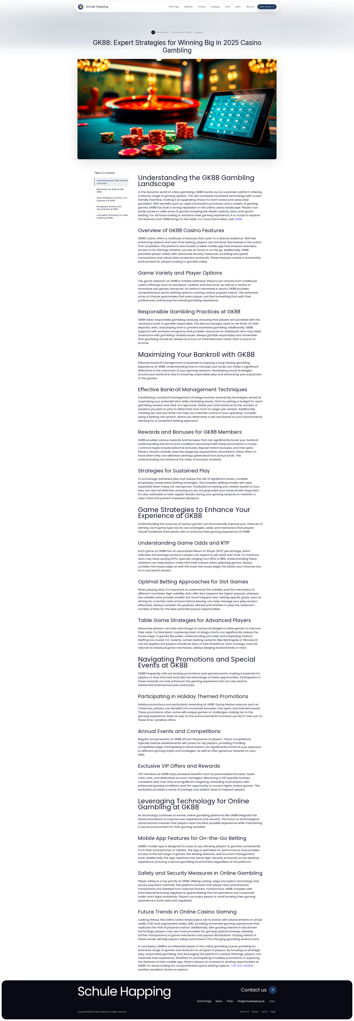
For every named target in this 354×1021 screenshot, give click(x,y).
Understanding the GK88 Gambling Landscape (112, 181)
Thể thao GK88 (241, 965)
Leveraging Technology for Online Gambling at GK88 (112, 216)
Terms (264, 1011)
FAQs (230, 1001)
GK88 (238, 219)
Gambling (199, 32)
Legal (272, 1011)
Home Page (204, 1001)
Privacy (255, 1011)
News (219, 1001)
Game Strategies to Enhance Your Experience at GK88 (112, 199)
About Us (244, 1011)
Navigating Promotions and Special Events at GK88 (109, 207)
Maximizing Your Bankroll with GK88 (110, 190)
